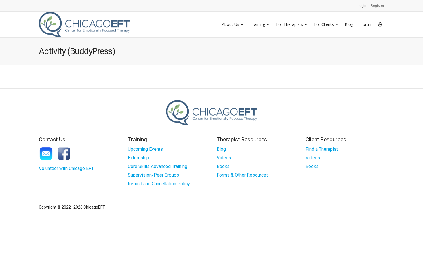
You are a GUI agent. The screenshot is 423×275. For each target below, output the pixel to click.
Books (223, 166)
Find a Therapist (322, 149)
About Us (230, 24)
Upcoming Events (145, 149)
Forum (366, 24)
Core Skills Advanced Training (157, 166)
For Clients (324, 24)
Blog (349, 24)
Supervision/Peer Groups (153, 175)
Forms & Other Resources (243, 175)
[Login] (380, 24)
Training (257, 24)
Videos (224, 158)
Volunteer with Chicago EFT (66, 168)
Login (362, 6)
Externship (138, 158)
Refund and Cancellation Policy (159, 183)
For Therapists (289, 24)
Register (377, 6)
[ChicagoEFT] (84, 24)
